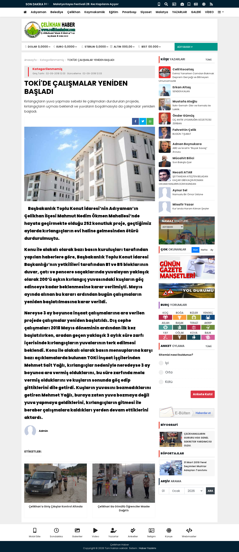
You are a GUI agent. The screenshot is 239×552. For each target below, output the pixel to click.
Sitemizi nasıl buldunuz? (176, 355)
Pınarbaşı (129, 12)
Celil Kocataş (183, 69)
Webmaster (189, 536)
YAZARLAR (179, 12)
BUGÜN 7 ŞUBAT (182, 134)
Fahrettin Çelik (184, 130)
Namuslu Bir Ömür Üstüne (188, 194)
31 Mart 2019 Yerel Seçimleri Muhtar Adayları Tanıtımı (195, 466)
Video (95, 536)
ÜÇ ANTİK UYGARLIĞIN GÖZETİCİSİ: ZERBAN (192, 121)
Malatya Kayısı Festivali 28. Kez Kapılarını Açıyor (86, 4)
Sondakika (56, 536)
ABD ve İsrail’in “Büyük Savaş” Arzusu (190, 150)
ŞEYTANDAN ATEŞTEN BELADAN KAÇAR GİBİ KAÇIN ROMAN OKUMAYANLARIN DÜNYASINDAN (183, 180)
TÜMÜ (208, 59)
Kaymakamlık (94, 12)
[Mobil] (159, 4)
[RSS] (211, 4)
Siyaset (146, 12)
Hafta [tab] (204, 249)
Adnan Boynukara (187, 144)
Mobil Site (35, 536)
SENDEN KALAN (181, 91)
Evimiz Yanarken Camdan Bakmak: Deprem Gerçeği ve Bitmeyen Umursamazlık (187, 77)
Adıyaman (38, 12)
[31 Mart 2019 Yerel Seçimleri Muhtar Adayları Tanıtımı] (171, 468)
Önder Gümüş (183, 115)
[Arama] (166, 4)
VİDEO (209, 12)
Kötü (169, 382)
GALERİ (196, 12)
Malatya (162, 12)
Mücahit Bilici (183, 158)
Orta (169, 372)
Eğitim (113, 12)
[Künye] (203, 4)
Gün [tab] (195, 249)
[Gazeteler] (196, 4)
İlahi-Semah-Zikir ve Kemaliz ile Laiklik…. (192, 107)
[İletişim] (174, 4)
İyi (167, 363)
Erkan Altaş (182, 87)
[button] (221, 12)
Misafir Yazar (183, 204)
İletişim (151, 536)
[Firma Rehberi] (182, 4)
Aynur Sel (180, 190)
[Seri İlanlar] (189, 4)
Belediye (56, 12)
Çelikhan (73, 12)
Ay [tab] (211, 249)
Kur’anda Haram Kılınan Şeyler (191, 208)
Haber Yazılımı (147, 548)
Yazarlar (113, 536)
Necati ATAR (182, 172)
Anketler (133, 536)
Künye (169, 536)
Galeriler (77, 536)
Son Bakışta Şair (182, 162)
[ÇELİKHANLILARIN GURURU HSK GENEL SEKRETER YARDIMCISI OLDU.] (171, 439)
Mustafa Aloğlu (185, 101)
